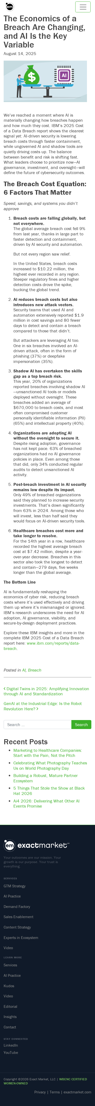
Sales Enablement (18, 916)
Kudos (9, 985)
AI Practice (12, 896)
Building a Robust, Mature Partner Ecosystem (45, 778)
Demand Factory (17, 906)
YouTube (11, 1052)
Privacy (40, 1092)
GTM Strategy (15, 885)
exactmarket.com (77, 1092)
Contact (10, 1027)
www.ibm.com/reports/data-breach (42, 645)
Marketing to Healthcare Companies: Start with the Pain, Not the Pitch (47, 752)
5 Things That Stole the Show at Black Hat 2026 (49, 790)
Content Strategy (17, 927)
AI (24, 670)
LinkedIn (11, 1045)
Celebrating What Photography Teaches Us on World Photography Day (50, 765)
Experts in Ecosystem (21, 937)
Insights (10, 1016)
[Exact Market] (11, 7)
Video (8, 947)
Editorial (10, 1006)
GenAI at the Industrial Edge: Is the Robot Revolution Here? (43, 706)
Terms (55, 1092)
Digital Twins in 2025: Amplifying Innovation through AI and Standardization (46, 691)
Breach (34, 670)
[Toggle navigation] (83, 6)
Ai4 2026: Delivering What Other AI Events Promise (46, 803)
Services (10, 964)
